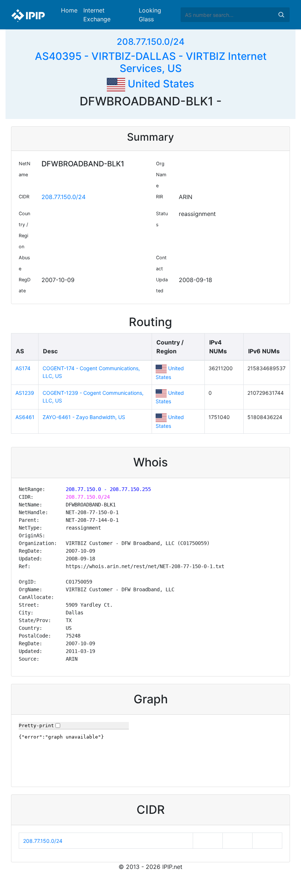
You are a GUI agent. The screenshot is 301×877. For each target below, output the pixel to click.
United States (159, 83)
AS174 (22, 368)
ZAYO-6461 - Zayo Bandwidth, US (84, 417)
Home (69, 10)
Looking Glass (150, 15)
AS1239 (24, 393)
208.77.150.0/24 (151, 41)
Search (281, 15)
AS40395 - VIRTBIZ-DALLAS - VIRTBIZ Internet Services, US (150, 62)
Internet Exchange (96, 15)
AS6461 (25, 417)
